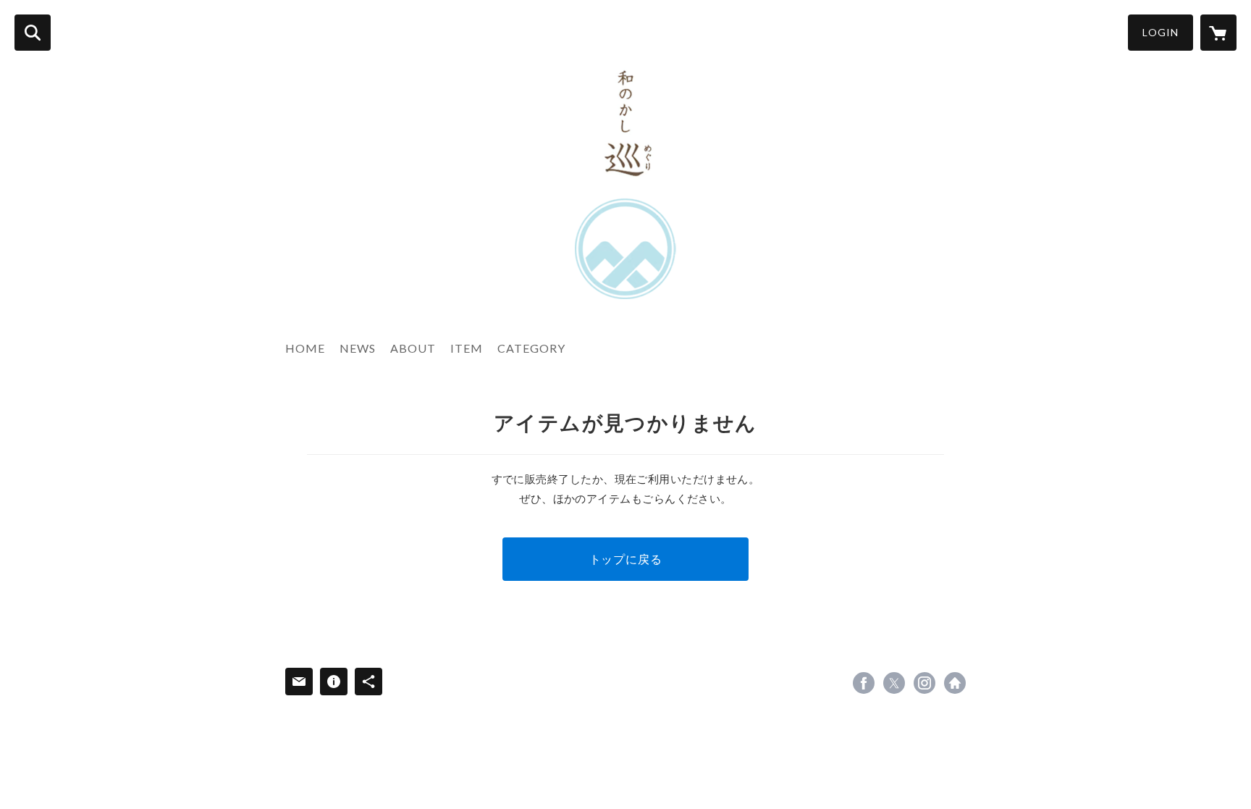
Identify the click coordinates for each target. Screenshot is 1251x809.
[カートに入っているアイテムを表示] (1218, 32)
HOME (305, 348)
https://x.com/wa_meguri (894, 683)
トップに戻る (625, 559)
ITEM (466, 348)
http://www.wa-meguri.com (955, 683)
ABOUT (413, 348)
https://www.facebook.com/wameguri (864, 683)
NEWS (358, 348)
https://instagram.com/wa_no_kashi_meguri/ (924, 683)
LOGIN (1160, 32)
